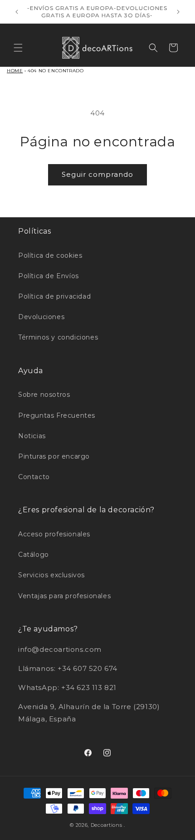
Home (15, 71)
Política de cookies (50, 255)
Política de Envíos (48, 276)
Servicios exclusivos (51, 575)
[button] (18, 48)
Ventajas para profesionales (64, 596)
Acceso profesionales (54, 534)
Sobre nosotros (44, 394)
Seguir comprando (97, 174)
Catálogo (33, 554)
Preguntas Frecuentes (56, 415)
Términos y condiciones (58, 337)
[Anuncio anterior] (17, 12)
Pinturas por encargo (54, 456)
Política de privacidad (54, 296)
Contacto (34, 477)
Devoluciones (41, 317)
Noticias (32, 436)
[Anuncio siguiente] (178, 12)
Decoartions (106, 825)
